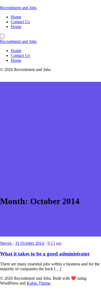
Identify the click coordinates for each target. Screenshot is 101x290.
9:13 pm (54, 243)
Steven (6, 243)
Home (16, 17)
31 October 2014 (30, 243)
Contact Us (20, 21)
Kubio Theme (38, 283)
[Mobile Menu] (2, 36)
